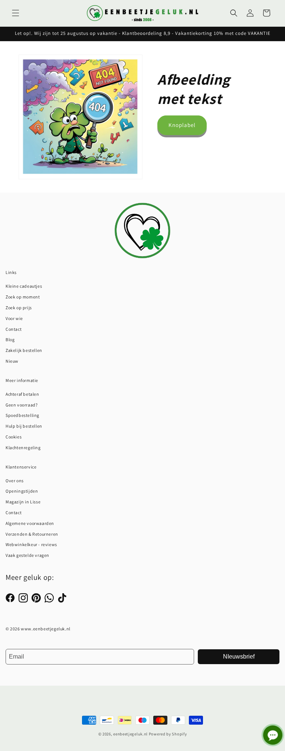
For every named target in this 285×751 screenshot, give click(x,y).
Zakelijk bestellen (24, 350)
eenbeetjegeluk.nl (130, 734)
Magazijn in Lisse (23, 502)
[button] (15, 13)
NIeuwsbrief (239, 656)
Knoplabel (182, 124)
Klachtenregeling (23, 447)
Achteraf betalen (22, 394)
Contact (14, 329)
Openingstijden (22, 491)
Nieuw (12, 361)
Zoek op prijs (19, 307)
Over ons (15, 480)
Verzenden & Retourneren (32, 534)
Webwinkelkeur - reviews (31, 544)
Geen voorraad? (21, 405)
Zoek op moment (23, 297)
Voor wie (14, 318)
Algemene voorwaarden (30, 523)
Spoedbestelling (22, 415)
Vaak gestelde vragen (27, 555)
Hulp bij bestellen (24, 426)
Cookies (14, 437)
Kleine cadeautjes (24, 286)
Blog (10, 339)
